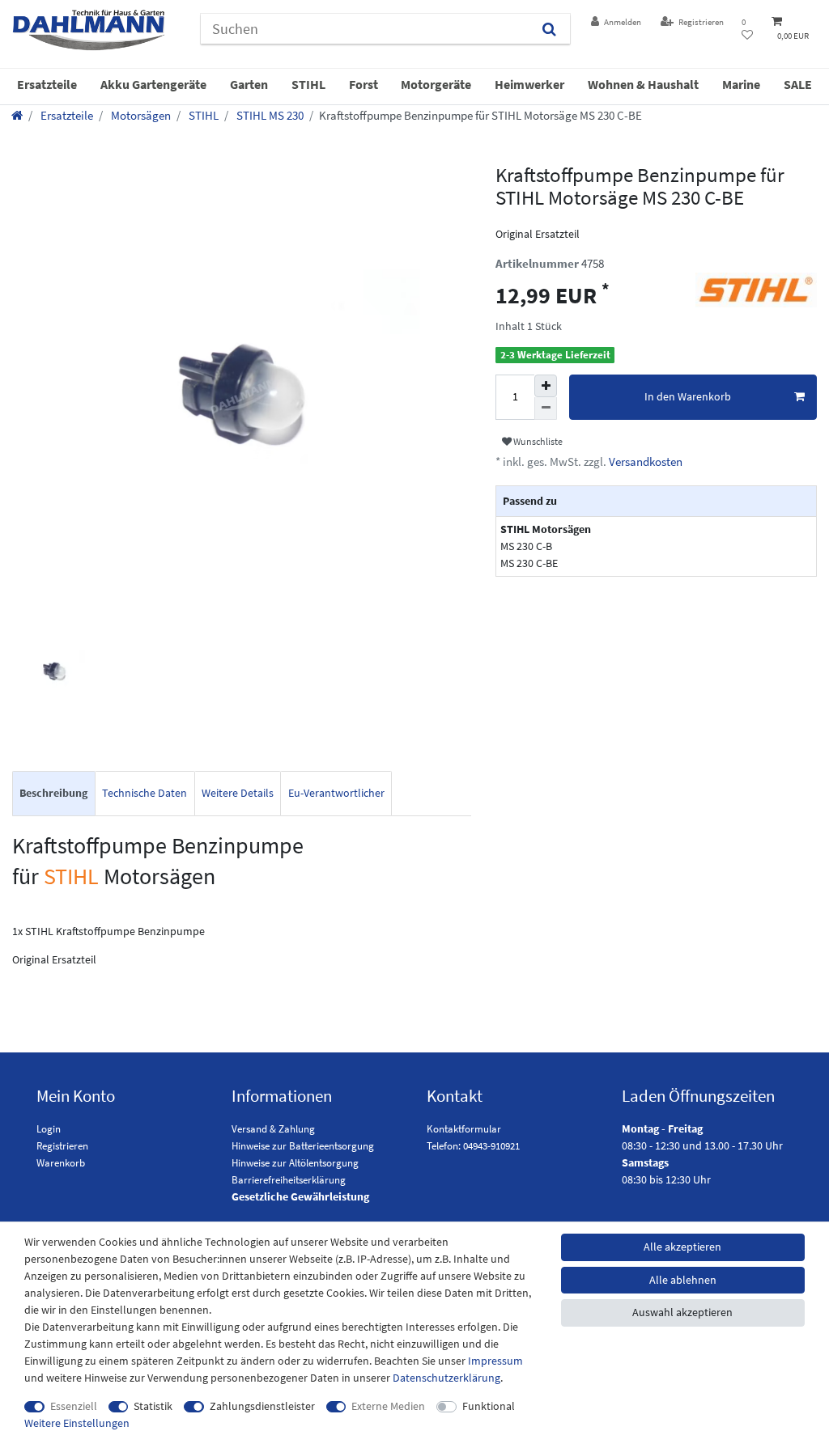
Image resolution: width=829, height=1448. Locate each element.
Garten (249, 84)
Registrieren (62, 1146)
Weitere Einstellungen (77, 1423)
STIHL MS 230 (269, 115)
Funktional (488, 1406)
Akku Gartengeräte (153, 84)
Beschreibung (53, 792)
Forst (363, 84)
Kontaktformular (464, 1129)
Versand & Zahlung (273, 1129)
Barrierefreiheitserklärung (289, 1180)
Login (48, 1129)
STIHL (308, 84)
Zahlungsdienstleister (262, 1406)
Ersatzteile (47, 84)
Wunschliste (537, 441)
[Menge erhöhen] (545, 386)
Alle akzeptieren (682, 1246)
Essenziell (73, 1406)
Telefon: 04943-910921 (473, 1146)
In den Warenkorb (687, 396)
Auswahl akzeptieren (682, 1312)
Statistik (153, 1406)
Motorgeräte (436, 84)
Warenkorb (60, 1163)
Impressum (495, 1360)
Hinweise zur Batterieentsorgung (303, 1146)
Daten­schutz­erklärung (446, 1377)
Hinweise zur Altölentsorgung (295, 1163)
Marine (741, 84)
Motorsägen (139, 115)
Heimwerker (529, 84)
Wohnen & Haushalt (643, 84)
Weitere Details (238, 792)
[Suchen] (549, 29)
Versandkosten (644, 461)
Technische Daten (144, 792)
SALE (798, 84)
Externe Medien (388, 1406)
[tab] (54, 794)
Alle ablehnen (682, 1279)
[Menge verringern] (545, 408)
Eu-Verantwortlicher (336, 792)
